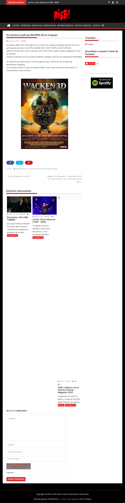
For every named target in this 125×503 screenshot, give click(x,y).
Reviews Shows (49, 25)
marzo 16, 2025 (65, 381)
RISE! (24, 41)
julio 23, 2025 (39, 216)
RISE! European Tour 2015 (19, 176)
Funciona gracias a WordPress (46, 499)
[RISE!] (62, 21)
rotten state (33, 169)
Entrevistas (26, 25)
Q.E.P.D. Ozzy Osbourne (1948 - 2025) (43, 2)
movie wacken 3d (22, 169)
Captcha (9, 472)
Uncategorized (12, 235)
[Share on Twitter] (19, 163)
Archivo (78, 25)
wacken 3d (41, 169)
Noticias (16, 25)
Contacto (96, 25)
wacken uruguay (51, 169)
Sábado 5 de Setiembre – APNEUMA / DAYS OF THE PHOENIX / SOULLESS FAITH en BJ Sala (64, 179)
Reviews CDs (37, 25)
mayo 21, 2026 (14, 214)
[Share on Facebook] (10, 163)
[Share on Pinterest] (29, 163)
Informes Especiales (65, 25)
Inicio (10, 169)
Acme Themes (85, 499)
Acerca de (87, 25)
